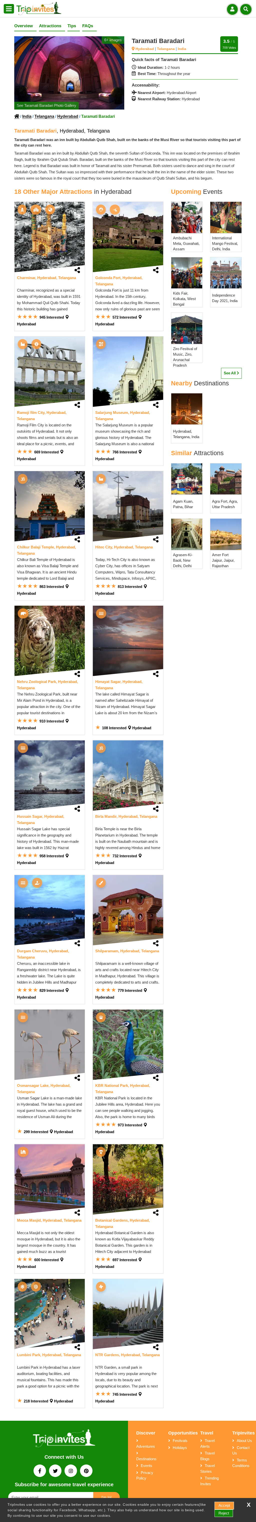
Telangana (166, 49)
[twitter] (55, 1471)
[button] (9, 9)
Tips (72, 26)
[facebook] (40, 1471)
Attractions (50, 26)
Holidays (180, 1447)
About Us (244, 1440)
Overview (23, 26)
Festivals (180, 1440)
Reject (223, 1513)
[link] (49, 237)
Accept (224, 1505)
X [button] (248, 1505)
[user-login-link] (232, 9)
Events (146, 1465)
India (182, 49)
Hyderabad (145, 49)
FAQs (87, 26)
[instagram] (71, 1471)
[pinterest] (86, 1471)
